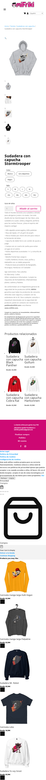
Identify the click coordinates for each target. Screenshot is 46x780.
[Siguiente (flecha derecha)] (3, 494)
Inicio (7, 26)
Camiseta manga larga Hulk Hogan (16, 595)
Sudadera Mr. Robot (9, 683)
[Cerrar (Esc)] (7, 491)
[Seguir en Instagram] (25, 446)
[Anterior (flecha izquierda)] (1, 494)
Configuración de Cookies (10, 459)
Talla (8, 185)
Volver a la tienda (7, 553)
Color (8, 170)
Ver (42, 475)
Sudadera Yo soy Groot (11, 771)
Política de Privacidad (9, 454)
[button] (5, 38)
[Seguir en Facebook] (21, 446)
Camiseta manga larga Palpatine (15, 639)
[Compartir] (5, 491)
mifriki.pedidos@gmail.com (23, 430)
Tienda (12, 26)
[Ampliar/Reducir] (1, 491)
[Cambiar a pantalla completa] (3, 491)
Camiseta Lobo (7, 727)
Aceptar (11, 478)
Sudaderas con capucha (26, 26)
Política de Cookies (8, 457)
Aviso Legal (4, 451)
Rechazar (4, 478)
